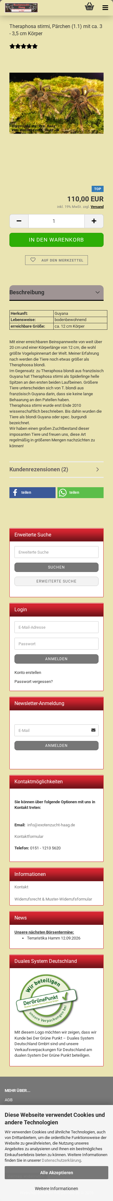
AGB (9, 1100)
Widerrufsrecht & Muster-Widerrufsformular (53, 899)
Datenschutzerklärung (61, 1160)
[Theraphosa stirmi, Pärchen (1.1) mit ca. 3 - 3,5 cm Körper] (56, 100)
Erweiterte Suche (56, 581)
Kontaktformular (28, 836)
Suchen (56, 567)
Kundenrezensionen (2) (38, 469)
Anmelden (56, 659)
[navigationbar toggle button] (105, 8)
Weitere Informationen (56, 1188)
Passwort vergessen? (33, 681)
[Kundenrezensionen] (23, 50)
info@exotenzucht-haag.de (51, 825)
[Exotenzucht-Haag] (19, 8)
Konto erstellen (27, 672)
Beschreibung (26, 292)
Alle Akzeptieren (56, 1172)
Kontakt (21, 887)
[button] (18, 221)
